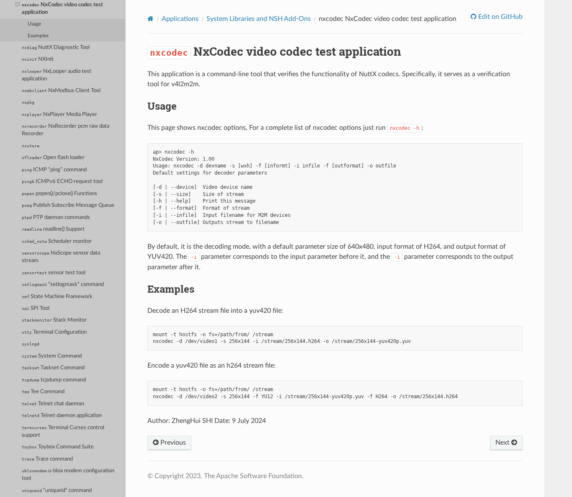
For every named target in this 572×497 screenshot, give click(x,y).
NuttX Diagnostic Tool (56, 47)
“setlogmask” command (63, 284)
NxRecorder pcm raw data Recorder (65, 130)
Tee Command (43, 391)
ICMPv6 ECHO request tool (62, 181)
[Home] (150, 18)
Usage (34, 24)
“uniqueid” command (57, 490)
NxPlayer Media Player (59, 114)
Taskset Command (53, 368)
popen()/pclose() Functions (59, 193)
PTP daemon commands (56, 217)
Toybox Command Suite (58, 447)
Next (503, 442)
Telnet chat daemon (53, 404)
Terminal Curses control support (63, 431)
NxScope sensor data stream (61, 256)
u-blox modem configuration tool (68, 474)
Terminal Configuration (54, 332)
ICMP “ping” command (54, 170)
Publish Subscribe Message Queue (68, 205)
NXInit (38, 59)
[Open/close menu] (17, 5)
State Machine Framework (57, 296)
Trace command (47, 459)
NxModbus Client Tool (61, 90)
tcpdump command (54, 380)
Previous (172, 442)
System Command (52, 356)
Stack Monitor (54, 320)
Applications (180, 18)
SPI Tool (35, 308)
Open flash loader (53, 157)
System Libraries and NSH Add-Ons (258, 18)
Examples (38, 35)
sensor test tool (53, 273)
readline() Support (53, 229)
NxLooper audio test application (56, 75)
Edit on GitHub (500, 16)
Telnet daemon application (62, 415)
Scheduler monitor (57, 241)
